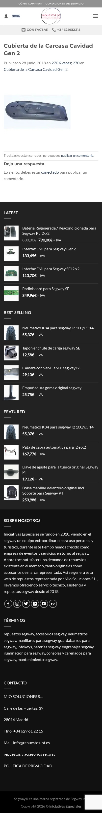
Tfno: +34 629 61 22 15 (23, 731)
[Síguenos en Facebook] (8, 604)
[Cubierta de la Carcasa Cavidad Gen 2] (37, 111)
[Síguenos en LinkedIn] (35, 604)
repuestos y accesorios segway (29, 754)
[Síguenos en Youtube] (44, 604)
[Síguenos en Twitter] (26, 604)
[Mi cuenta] (6, 16)
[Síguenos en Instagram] (17, 604)
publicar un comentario (77, 155)
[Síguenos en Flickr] (53, 604)
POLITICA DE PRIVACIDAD (28, 765)
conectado (50, 172)
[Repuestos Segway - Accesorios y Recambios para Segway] (51, 16)
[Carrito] (16, 16)
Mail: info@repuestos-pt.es (27, 742)
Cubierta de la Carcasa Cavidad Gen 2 (36, 69)
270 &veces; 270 (65, 62)
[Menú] (95, 16)
